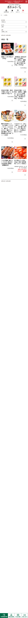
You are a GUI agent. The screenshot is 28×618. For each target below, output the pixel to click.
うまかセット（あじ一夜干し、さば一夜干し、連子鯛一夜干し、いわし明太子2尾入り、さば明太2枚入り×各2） (20, 128)
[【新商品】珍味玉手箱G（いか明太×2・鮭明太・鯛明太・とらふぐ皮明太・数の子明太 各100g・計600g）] (20, 49)
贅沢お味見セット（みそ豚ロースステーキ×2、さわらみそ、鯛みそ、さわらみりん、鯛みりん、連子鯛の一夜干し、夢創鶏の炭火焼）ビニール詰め (7, 129)
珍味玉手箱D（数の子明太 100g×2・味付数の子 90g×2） (7, 91)
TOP (1, 15)
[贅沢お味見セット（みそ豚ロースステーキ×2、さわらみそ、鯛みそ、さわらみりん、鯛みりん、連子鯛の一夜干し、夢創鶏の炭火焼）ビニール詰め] (7, 116)
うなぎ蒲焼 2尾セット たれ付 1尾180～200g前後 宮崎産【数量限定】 (7, 162)
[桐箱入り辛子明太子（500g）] (7, 49)
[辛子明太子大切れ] (20, 152)
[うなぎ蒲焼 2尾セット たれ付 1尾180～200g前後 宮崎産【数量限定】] (7, 152)
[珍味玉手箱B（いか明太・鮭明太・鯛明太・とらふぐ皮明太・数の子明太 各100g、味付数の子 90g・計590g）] (20, 82)
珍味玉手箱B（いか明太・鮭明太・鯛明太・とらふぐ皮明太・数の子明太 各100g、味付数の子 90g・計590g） (20, 94)
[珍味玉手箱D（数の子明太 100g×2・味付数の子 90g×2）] (7, 82)
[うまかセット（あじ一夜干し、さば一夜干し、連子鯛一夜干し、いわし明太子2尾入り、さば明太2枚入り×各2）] (20, 116)
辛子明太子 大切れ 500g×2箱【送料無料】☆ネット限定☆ (20, 162)
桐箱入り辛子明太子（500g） (7, 57)
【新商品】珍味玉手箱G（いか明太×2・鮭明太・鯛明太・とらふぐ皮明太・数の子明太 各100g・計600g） (20, 61)
